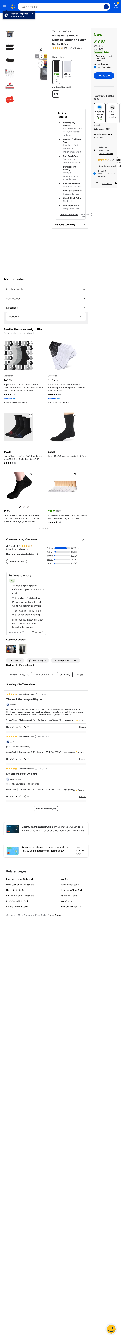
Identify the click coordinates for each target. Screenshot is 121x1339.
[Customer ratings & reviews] (84, 538)
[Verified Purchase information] (36, 694)
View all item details (69, 214)
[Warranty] (81, 316)
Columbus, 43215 (102, 129)
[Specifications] (84, 298)
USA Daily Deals (106, 153)
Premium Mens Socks (70, 906)
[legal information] (110, 56)
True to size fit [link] (20, 610)
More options (99, 137)
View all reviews (16, 561)
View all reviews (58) (46, 808)
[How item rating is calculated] (36, 554)
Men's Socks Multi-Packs (17, 901)
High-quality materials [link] (24, 619)
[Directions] (84, 307)
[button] (37, 67)
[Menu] (5, 6)
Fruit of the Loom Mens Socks (20, 895)
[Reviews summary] (70, 48)
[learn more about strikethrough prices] (102, 46)
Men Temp (65, 879)
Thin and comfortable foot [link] (26, 598)
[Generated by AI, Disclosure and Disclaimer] (91, 214)
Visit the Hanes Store (61, 31)
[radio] (56, 72)
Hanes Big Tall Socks (69, 884)
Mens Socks (66, 901)
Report (82, 727)
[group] (67, 48)
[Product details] (84, 289)
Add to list (107, 183)
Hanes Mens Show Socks (71, 890)
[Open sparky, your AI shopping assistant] (111, 1329)
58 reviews (23, 549)
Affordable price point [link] (24, 585)
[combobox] (64, 7)
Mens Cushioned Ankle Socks (20, 884)
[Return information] (95, 70)
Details (111, 173)
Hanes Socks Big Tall (15, 890)
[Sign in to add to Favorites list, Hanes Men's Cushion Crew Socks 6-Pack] (75, 415)
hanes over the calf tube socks (20, 879)
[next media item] (41, 65)
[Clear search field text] (102, 7)
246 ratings (77, 48)
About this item (15, 279)
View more (44, 528)
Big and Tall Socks (68, 895)
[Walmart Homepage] (12, 6)
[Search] (106, 6)
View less (36, 632)
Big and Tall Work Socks (17, 906)
